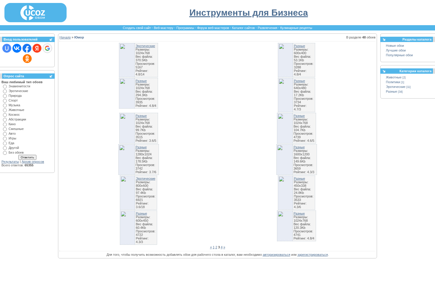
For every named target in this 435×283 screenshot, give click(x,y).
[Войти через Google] (47, 48)
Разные (299, 46)
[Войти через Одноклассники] (27, 58)
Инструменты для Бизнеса (248, 12)
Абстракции (17, 119)
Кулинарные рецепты (296, 28)
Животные (16, 110)
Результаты (10, 161)
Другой (14, 147)
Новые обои (395, 45)
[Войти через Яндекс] (37, 48)
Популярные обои (399, 55)
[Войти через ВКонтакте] (16, 48)
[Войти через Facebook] (26, 48)
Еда (11, 143)
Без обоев (16, 152)
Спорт (13, 100)
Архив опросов (33, 161)
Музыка (14, 105)
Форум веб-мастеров (213, 28)
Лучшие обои (396, 50)
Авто (12, 133)
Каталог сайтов (243, 28)
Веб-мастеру (163, 28)
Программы (185, 28)
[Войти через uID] (6, 48)
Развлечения (267, 28)
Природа (15, 95)
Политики (393, 82)
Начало (65, 37)
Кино (12, 124)
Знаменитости (19, 86)
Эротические (18, 91)
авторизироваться (276, 254)
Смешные (16, 129)
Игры (12, 138)
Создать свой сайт (137, 28)
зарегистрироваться (312, 254)
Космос (14, 114)
